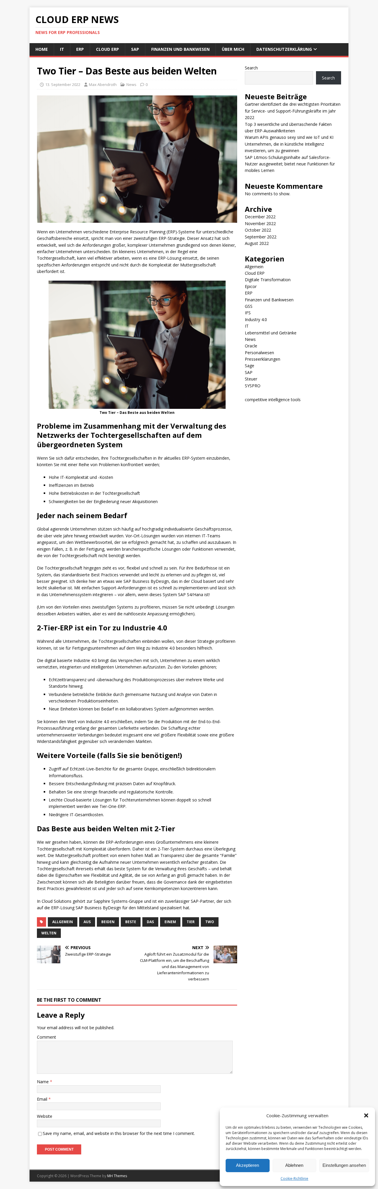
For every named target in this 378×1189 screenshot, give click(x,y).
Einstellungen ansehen (344, 1165)
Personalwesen (259, 352)
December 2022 (260, 216)
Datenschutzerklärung (284, 49)
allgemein (62, 921)
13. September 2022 (62, 84)
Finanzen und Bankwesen (180, 49)
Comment (46, 1037)
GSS (248, 306)
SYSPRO (252, 385)
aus (87, 921)
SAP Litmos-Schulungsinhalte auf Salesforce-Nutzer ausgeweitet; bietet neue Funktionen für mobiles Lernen (290, 163)
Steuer (251, 379)
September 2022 (260, 237)
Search (251, 68)
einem (170, 921)
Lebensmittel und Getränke (270, 333)
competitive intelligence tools (273, 399)
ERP (80, 49)
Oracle (251, 346)
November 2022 (260, 223)
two (209, 921)
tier (191, 921)
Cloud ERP (107, 49)
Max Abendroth (103, 84)
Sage (249, 365)
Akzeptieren (247, 1165)
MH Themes (117, 1175)
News (131, 84)
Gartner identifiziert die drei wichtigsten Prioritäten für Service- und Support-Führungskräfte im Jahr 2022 (292, 110)
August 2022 (257, 243)
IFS (248, 312)
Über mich (233, 49)
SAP (135, 49)
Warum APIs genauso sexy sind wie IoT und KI (289, 137)
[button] (366, 1115)
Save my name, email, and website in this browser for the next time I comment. (119, 1133)
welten (48, 933)
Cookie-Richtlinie (294, 1178)
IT (62, 49)
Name (43, 1081)
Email (42, 1099)
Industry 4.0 (256, 319)
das (150, 921)
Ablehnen (294, 1165)
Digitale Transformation (268, 279)
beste (130, 921)
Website (44, 1116)
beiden (108, 921)
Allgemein (254, 266)
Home (41, 49)
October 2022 (258, 230)
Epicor (251, 286)
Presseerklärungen (262, 359)
